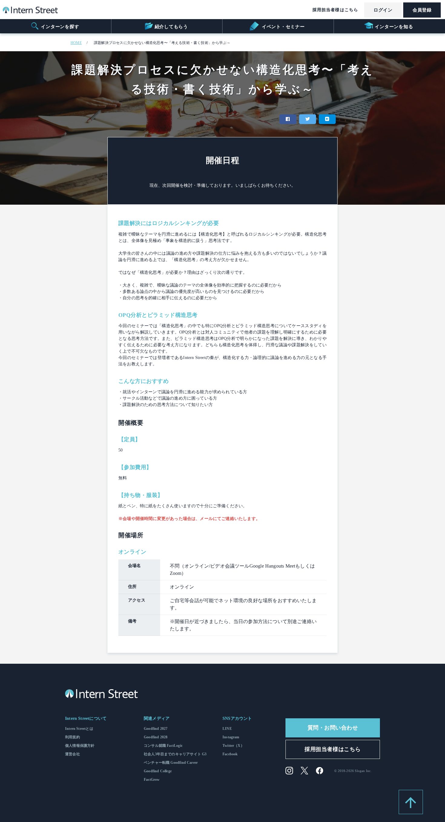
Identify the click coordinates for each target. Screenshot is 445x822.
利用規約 (72, 737)
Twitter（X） (233, 745)
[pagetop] (411, 802)
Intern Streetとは (79, 728)
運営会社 (72, 754)
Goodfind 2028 (155, 737)
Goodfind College (158, 771)
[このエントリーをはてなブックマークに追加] (327, 119)
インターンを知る (394, 26)
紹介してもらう (171, 26)
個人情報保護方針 (79, 745)
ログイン (383, 10)
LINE (227, 728)
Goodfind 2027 (155, 728)
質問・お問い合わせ (333, 728)
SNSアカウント (237, 718)
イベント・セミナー (282, 26)
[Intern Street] (30, 11)
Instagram (230, 737)
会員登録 (422, 10)
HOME (76, 43)
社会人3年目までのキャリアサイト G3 (175, 754)
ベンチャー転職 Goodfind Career (171, 762)
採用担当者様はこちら (335, 10)
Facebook (230, 754)
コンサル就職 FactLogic (163, 745)
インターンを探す (60, 26)
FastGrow (152, 779)
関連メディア (157, 718)
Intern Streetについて (86, 718)
